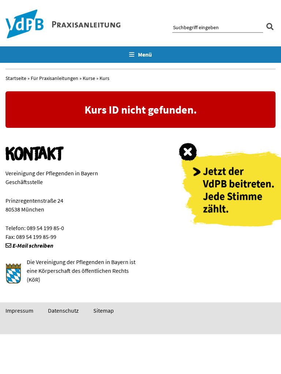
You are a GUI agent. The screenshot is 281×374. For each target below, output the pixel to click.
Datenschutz (63, 310)
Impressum (19, 310)
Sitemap (103, 310)
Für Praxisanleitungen (54, 78)
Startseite (15, 78)
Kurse (89, 78)
